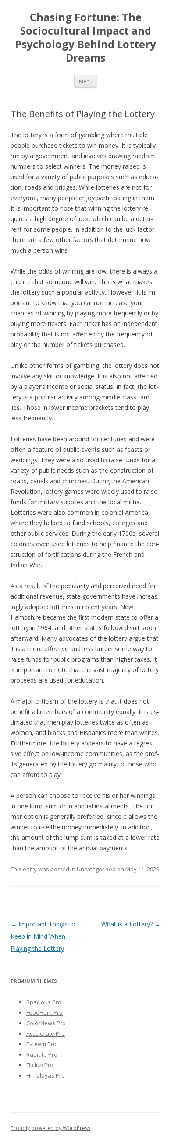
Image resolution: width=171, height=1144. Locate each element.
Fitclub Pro (39, 1065)
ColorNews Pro (46, 1023)
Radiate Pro (41, 1054)
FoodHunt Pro (44, 1012)
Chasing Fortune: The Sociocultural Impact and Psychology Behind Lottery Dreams (85, 37)
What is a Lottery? (130, 924)
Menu (86, 81)
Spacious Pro (43, 1002)
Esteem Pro (41, 1044)
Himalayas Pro (45, 1075)
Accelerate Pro (45, 1033)
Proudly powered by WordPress (50, 1128)
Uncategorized (96, 869)
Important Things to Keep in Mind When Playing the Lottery (43, 936)
